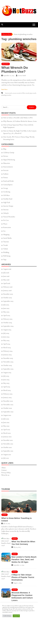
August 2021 (7, 454)
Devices (5, 156)
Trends (5, 245)
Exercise (5, 170)
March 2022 (7, 433)
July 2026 (6, 273)
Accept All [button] (16, 616)
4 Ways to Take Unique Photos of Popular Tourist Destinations (23, 577)
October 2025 (7, 298)
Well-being (6, 256)
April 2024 (6, 344)
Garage (5, 188)
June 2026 (6, 276)
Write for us (5, 475)
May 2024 (6, 340)
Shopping (6, 234)
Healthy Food (7, 199)
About (3, 468)
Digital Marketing (9, 160)
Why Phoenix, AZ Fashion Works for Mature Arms (20, 121)
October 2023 (7, 365)
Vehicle (5, 249)
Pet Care (6, 220)
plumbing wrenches (6, 95)
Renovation (5, 64)
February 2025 (7, 319)
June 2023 (6, 380)
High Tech (6, 202)
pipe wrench (33, 93)
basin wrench (8, 93)
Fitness (5, 177)
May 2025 (6, 312)
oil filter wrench (25, 93)
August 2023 (7, 372)
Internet (5, 210)
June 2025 (6, 308)
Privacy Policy (6, 473)
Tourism (6, 242)
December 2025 (8, 294)
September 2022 (8, 412)
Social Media (7, 238)
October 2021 (7, 447)
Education (6, 163)
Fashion (5, 174)
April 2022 (6, 429)
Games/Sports (7, 185)
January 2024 (7, 355)
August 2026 (7, 269)
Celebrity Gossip (8, 152)
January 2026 (7, 290)
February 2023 (7, 394)
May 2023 (6, 383)
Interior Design (8, 206)
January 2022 (7, 437)
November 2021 (8, 444)
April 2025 (6, 315)
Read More (4, 89)
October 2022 (7, 408)
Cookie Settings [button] (7, 616)
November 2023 (8, 362)
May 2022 (6, 426)
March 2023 (7, 390)
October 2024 (7, 323)
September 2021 (8, 451)
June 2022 (6, 422)
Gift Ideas (6, 195)
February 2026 (7, 287)
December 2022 (8, 401)
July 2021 (6, 458)
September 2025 (8, 301)
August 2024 (7, 330)
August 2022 (7, 415)
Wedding (6, 252)
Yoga (4, 259)
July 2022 (6, 419)
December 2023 (8, 358)
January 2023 (7, 397)
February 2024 (7, 351)
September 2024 (8, 326)
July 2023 (6, 376)
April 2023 (6, 387)
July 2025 (6, 305)
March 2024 (7, 347)
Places (5, 224)
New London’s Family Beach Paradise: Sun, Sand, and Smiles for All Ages (24, 559)
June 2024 (6, 337)
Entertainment (8, 167)
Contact (4, 470)
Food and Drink (8, 181)
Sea (4, 231)
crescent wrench (16, 93)
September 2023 (8, 369)
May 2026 (6, 280)
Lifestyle (6, 213)
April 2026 (6, 283)
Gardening (6, 192)
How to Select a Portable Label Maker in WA (18, 118)
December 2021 (8, 440)
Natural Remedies (9, 217)
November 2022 (8, 405)
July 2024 (6, 333)
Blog (4, 149)
